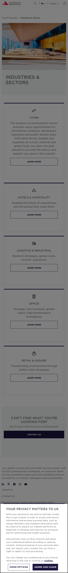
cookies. (48, 560)
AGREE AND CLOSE (45, 567)
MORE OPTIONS (19, 567)
